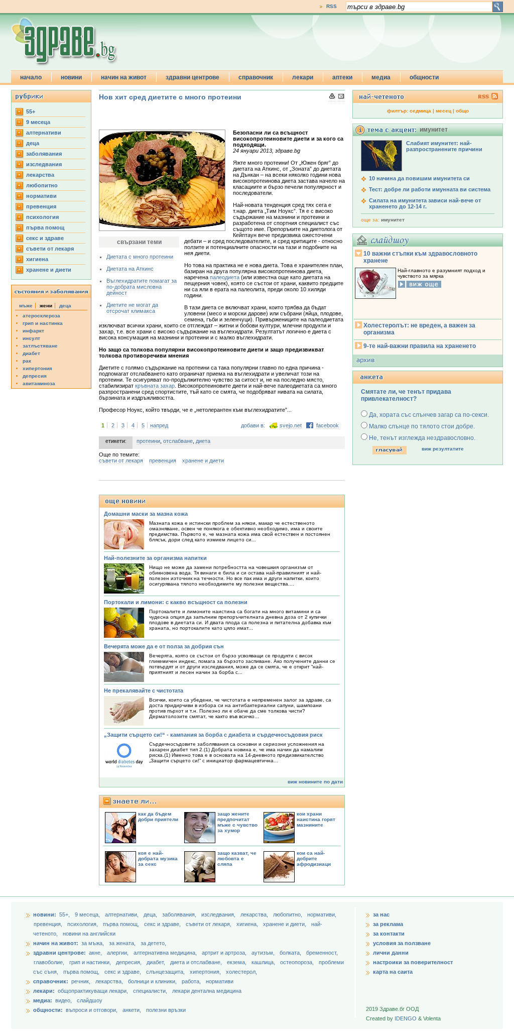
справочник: (50, 981)
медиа (381, 77)
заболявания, (180, 914)
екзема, (237, 962)
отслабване (178, 441)
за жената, (122, 943)
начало (31, 77)
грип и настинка (43, 323)
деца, (151, 914)
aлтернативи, (122, 914)
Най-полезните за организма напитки (155, 558)
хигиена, (248, 924)
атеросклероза (41, 315)
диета (203, 441)
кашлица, (264, 962)
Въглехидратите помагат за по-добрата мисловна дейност (141, 287)
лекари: (44, 991)
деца (32, 143)
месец (443, 110)
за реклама (388, 924)
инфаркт (33, 330)
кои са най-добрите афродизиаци (314, 858)
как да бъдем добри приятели (158, 816)
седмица (420, 110)
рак (27, 361)
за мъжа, (92, 943)
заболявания (44, 154)
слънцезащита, (166, 972)
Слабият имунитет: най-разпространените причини (444, 146)
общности (424, 77)
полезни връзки (166, 1010)
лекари (302, 77)
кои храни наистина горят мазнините (316, 819)
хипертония (37, 368)
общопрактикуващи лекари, (93, 991)
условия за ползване (402, 943)
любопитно (42, 185)
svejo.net (291, 425)
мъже (26, 305)
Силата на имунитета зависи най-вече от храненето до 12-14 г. (425, 203)
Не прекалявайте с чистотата (143, 690)
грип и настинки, (90, 962)
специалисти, (150, 991)
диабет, (157, 962)
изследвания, (219, 914)
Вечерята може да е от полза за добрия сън (164, 646)
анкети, (131, 1010)
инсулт (31, 338)
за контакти (389, 934)
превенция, (49, 924)
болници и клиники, (152, 981)
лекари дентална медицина (206, 991)
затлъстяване (40, 346)
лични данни (391, 953)
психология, (83, 924)
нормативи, (321, 914)
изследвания (44, 164)
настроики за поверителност (413, 962)
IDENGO (406, 1018)
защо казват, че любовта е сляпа (236, 858)
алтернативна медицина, (166, 953)
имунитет (393, 219)
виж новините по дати (315, 781)
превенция (41, 206)
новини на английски (89, 934)
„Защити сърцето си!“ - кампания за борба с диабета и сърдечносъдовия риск (213, 735)
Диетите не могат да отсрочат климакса (132, 308)
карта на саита (393, 972)
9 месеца (38, 122)
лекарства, (255, 914)
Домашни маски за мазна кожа (146, 514)
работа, (191, 981)
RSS (331, 6)
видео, (63, 1000)
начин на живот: (55, 943)
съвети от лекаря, (209, 924)
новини (71, 77)
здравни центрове (192, 77)
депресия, (129, 962)
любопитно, (288, 914)
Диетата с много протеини (139, 257)
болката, (291, 953)
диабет (31, 353)
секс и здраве (45, 238)
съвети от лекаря (50, 249)
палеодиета (224, 277)
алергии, (118, 953)
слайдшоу (89, 1000)
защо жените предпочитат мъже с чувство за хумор (237, 822)
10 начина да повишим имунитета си (419, 178)
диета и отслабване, (196, 962)
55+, (65, 914)
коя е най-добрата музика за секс (158, 858)
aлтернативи (43, 133)
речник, (80, 981)
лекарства (40, 175)
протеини (148, 441)
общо (462, 110)
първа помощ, (122, 924)
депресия (35, 376)
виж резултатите (443, 448)
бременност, (322, 953)
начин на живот (124, 77)
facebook (327, 425)
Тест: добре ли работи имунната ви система (429, 189)
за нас (381, 914)
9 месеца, (88, 914)
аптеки (342, 77)
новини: (44, 914)
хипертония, (206, 972)
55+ (30, 111)
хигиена (37, 259)
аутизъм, (263, 953)
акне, (96, 953)
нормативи (41, 196)
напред (159, 425)
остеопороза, (297, 962)
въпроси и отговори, (91, 1010)
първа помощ (45, 227)
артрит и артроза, (225, 953)
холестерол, (241, 972)
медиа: (42, 1000)
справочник (255, 77)
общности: (48, 1010)
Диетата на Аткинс (130, 269)
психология (42, 217)
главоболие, (50, 962)
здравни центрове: (59, 953)
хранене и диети (48, 270)
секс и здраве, (163, 924)
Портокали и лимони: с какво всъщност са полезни (175, 602)
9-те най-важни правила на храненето (419, 346)
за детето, (153, 943)
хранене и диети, (285, 924)
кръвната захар (155, 386)
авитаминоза (39, 383)
